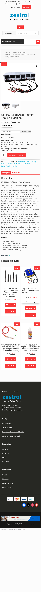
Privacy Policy (6, 423)
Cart (18, 7)
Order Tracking (7, 487)
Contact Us (5, 453)
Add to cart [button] (9, 305)
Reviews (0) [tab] (16, 173)
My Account (26, 7)
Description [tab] (6, 173)
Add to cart (12, 155)
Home (6, 52)
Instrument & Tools (15, 52)
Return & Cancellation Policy (11, 436)
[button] (38, 42)
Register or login (7, 483)
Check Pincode (26, 132)
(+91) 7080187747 (13, 406)
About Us (5, 449)
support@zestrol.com (16, 410)
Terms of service (7, 428)
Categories (10, 42)
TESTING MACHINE (18, 54)
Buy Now (22, 155)
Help (3, 457)
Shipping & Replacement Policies (13, 432)
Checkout (5, 479)
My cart (4, 475)
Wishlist (13, 7)
